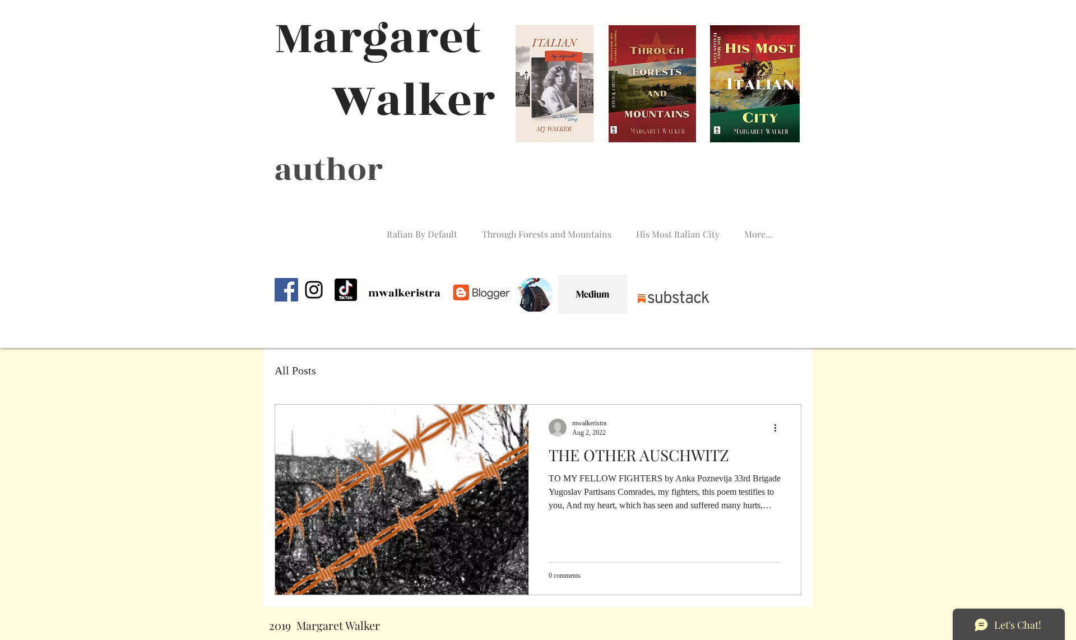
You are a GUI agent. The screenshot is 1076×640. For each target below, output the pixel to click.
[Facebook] (286, 290)
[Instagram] (314, 290)
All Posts (295, 370)
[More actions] (779, 427)
